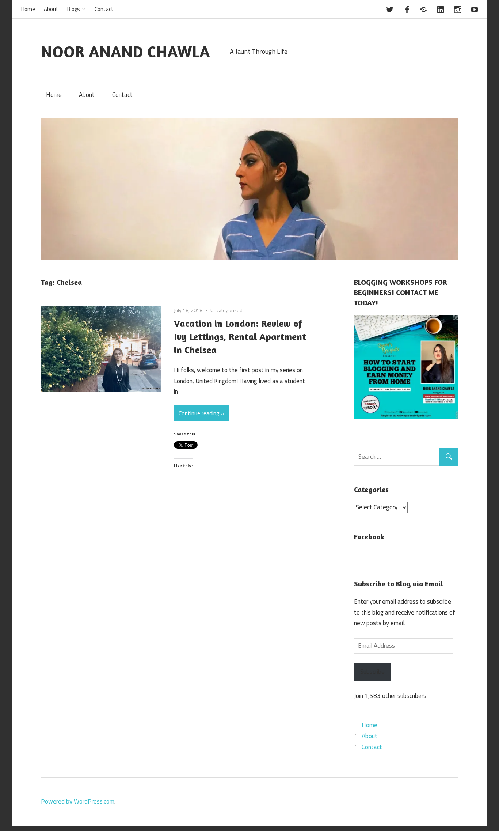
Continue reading (199, 413)
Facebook (369, 536)
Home (28, 9)
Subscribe (372, 671)
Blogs (73, 9)
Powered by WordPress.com (77, 801)
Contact (104, 9)
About (51, 9)
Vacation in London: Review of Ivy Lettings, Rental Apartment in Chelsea (240, 337)
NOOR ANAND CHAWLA (125, 51)
